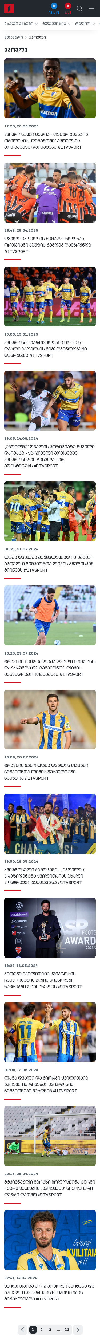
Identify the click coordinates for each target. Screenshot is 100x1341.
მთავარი (13, 37)
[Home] (9, 8)
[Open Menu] (91, 8)
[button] (21, 23)
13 (67, 1330)
